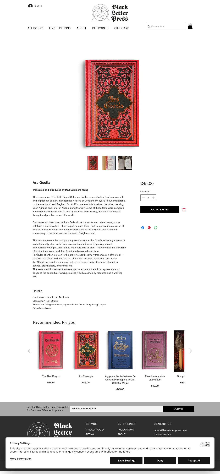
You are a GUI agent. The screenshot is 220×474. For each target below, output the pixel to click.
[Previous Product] (29, 351)
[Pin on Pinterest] (149, 228)
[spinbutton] (148, 198)
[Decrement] (143, 198)
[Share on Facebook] (143, 228)
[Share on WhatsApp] (156, 228)
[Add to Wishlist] (184, 210)
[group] (110, 361)
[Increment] (153, 198)
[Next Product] (190, 351)
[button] (36, 28)
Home (36, 46)
